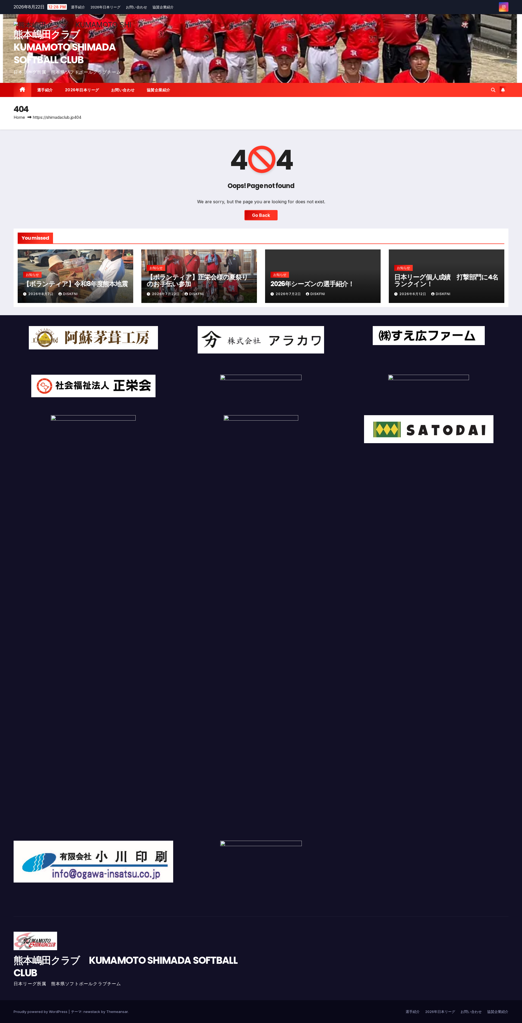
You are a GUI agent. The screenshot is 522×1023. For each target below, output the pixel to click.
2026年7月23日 (166, 294)
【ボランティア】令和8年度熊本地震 (75, 283)
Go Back (261, 215)
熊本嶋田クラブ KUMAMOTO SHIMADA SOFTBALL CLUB (65, 47)
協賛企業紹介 (163, 7)
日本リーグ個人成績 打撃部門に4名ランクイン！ (446, 280)
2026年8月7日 (41, 294)
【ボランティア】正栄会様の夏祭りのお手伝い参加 (197, 280)
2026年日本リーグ (105, 7)
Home (19, 117)
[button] (493, 90)
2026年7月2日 (289, 294)
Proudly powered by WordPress (41, 1011)
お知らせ (32, 275)
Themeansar (117, 1011)
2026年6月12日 (413, 294)
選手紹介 (78, 7)
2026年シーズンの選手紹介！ (312, 283)
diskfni (70, 294)
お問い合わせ (136, 7)
